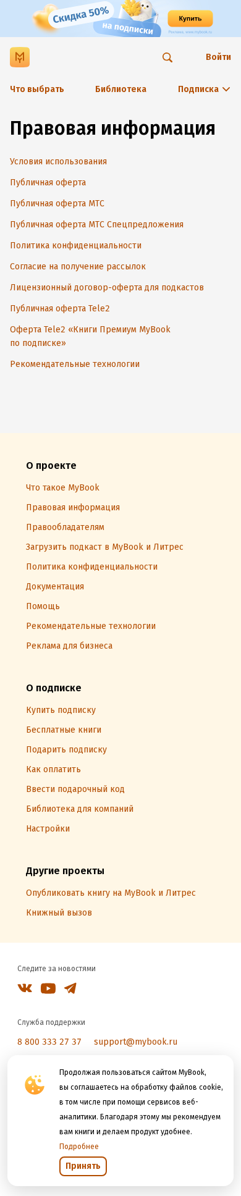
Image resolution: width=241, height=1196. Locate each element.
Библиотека (120, 89)
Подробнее (79, 1146)
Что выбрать (37, 89)
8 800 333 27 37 (49, 1042)
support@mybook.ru (135, 1042)
